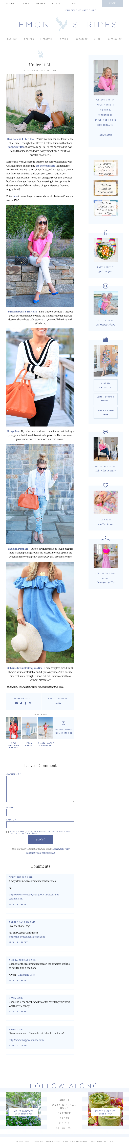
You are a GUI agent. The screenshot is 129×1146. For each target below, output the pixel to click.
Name (11, 807)
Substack (82, 39)
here (15, 196)
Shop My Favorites (105, 385)
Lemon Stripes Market (105, 399)
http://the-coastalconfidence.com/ (27, 936)
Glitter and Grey (26, 974)
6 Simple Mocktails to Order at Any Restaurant (105, 168)
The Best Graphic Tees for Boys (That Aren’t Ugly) (105, 208)
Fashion (12, 39)
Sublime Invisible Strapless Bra (24, 668)
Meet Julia (105, 134)
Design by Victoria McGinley (76, 1141)
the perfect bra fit (45, 165)
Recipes (29, 39)
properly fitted (16, 147)
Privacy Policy (53, 1141)
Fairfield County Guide (81, 10)
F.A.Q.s (25, 3)
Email (11, 820)
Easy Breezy (29, 744)
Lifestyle (46, 39)
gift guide (115, 39)
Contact (57, 3)
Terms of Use (38, 1141)
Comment (13, 774)
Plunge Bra (13, 431)
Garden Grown (105, 1110)
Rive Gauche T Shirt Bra (20, 139)
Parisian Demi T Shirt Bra (22, 311)
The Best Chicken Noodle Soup (105, 188)
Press (64, 1118)
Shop (112, 3)
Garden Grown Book (64, 1106)
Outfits (52, 71)
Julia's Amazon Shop (105, 413)
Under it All (40, 64)
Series (64, 39)
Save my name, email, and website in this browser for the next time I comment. (40, 833)
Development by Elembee (102, 1141)
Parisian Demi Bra (18, 548)
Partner (41, 3)
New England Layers (13, 745)
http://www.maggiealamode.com (26, 1040)
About (10, 3)
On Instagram (23, 1110)
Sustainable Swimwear (45, 744)
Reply (24, 904)
